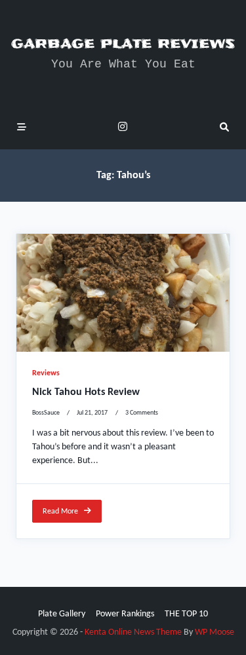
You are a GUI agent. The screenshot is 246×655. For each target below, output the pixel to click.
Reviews (46, 373)
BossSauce (46, 413)
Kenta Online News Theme (133, 632)
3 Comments (141, 413)
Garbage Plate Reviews (123, 43)
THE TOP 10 (186, 614)
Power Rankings (125, 614)
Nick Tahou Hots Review (86, 392)
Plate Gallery (61, 614)
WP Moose (214, 632)
